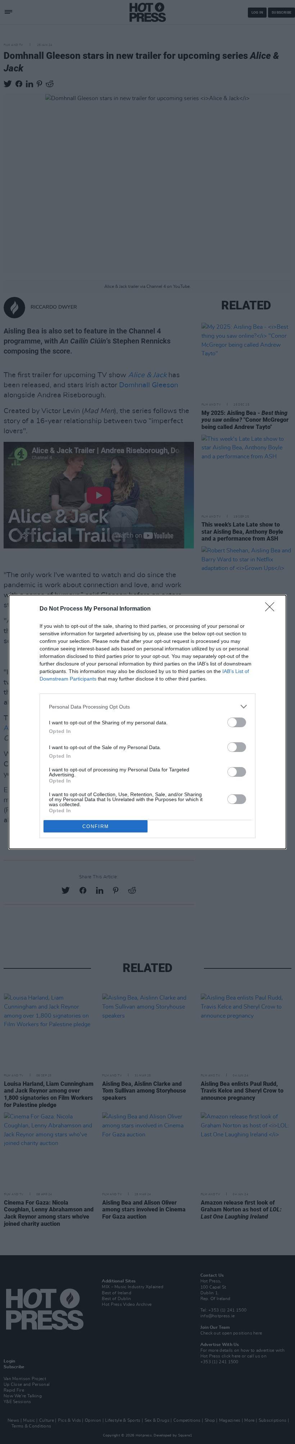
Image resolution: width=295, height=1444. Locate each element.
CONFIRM (95, 826)
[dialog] (147, 722)
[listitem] (147, 706)
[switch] (236, 722)
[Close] (272, 609)
